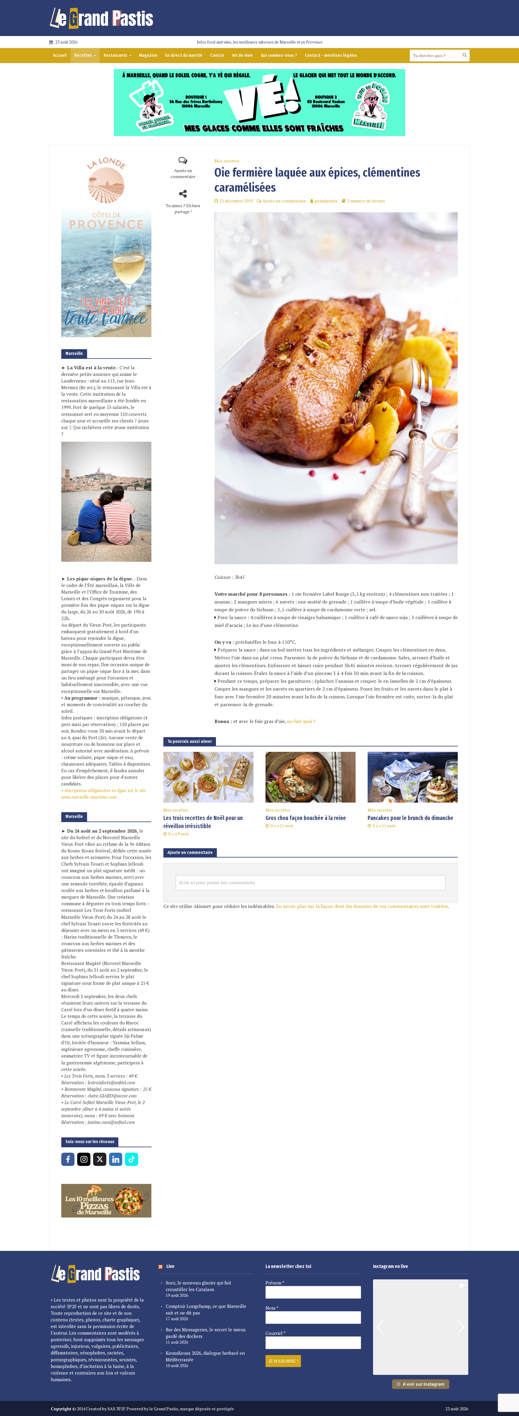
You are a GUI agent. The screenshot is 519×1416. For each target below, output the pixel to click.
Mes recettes (226, 161)
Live (170, 1266)
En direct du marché (183, 55)
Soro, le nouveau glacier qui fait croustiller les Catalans (198, 1286)
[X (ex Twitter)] (99, 1159)
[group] (421, 1327)
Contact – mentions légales (331, 55)
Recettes (83, 55)
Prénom (275, 1283)
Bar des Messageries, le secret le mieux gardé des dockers (206, 1333)
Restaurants (115, 55)
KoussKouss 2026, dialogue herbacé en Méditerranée (205, 1356)
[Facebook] (67, 1159)
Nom (272, 1308)
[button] (420, 1370)
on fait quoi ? (300, 721)
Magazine (148, 55)
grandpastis (326, 201)
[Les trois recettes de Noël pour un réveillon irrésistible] (208, 776)
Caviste (217, 55)
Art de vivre (242, 55)
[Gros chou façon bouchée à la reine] (311, 776)
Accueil (60, 55)
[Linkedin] (115, 1159)
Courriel (276, 1333)
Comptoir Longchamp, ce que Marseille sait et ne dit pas (206, 1309)
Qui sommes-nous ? (279, 55)
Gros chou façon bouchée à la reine (306, 818)
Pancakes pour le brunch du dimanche (410, 818)
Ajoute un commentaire (183, 173)
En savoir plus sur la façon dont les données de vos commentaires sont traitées (362, 906)
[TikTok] (131, 1159)
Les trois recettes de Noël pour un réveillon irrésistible (203, 822)
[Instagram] (83, 1159)
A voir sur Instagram (424, 1384)
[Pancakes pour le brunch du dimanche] (413, 776)
